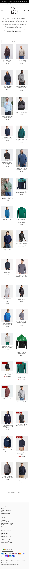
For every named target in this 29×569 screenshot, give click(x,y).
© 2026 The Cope (5, 564)
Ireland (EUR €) (8, 549)
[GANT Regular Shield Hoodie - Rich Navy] (7, 239)
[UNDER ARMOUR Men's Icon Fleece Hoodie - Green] (22, 132)
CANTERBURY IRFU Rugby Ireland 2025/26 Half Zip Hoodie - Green (21, 221)
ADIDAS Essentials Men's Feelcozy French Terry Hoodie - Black (7, 163)
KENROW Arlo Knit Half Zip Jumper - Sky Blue (7, 117)
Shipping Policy (4, 533)
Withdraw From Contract (6, 542)
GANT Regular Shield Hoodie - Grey (21, 402)
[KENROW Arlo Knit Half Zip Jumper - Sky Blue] (7, 106)
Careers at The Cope (5, 521)
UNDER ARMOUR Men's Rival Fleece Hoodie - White (7, 300)
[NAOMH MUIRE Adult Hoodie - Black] (22, 342)
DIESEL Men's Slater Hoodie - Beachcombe (21, 61)
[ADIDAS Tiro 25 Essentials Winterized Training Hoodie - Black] (22, 236)
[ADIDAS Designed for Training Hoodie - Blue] (7, 212)
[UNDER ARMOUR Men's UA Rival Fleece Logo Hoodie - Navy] (7, 417)
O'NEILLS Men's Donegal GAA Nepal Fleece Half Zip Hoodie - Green (21, 376)
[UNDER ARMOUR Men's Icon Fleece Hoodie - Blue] (7, 315)
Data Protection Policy (6, 536)
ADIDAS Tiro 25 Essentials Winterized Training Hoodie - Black (21, 245)
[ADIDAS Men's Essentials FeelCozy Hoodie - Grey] (7, 339)
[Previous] (2, 1)
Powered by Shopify (14, 564)
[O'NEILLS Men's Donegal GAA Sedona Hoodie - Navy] (22, 184)
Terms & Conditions (5, 539)
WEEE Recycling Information (7, 541)
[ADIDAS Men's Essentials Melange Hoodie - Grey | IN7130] (22, 417)
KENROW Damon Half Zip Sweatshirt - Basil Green (7, 198)
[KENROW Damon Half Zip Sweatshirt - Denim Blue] (22, 158)
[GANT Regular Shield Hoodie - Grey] (22, 392)
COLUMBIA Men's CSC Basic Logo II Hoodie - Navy (7, 450)
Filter (14, 41)
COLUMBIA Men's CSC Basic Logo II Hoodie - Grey (7, 477)
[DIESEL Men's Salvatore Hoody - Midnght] (7, 77)
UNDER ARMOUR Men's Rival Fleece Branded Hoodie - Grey (21, 87)
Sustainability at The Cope (7, 523)
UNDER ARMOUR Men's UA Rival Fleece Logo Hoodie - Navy (7, 426)
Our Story (3, 520)
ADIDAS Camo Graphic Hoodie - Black (22, 299)
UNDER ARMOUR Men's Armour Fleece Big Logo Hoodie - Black (7, 373)
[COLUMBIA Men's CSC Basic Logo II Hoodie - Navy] (7, 442)
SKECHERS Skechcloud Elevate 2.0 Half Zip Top (21, 276)
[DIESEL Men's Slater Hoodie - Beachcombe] (22, 51)
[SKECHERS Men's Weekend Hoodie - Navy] (7, 131)
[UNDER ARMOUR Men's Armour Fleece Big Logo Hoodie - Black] (7, 365)
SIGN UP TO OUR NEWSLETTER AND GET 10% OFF (14, 1)
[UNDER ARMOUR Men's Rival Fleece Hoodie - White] (7, 291)
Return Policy (4, 534)
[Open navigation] (2, 10)
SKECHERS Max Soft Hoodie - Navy (7, 271)
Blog (2, 526)
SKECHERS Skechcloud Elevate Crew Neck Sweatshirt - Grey (21, 322)
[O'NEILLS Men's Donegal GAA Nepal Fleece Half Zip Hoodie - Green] (22, 367)
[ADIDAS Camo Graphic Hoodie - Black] (22, 291)
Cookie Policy (4, 537)
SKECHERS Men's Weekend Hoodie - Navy (7, 138)
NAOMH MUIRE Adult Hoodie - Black (21, 353)
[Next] (26, 1)
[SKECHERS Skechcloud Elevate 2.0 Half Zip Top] (22, 266)
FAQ (2, 511)
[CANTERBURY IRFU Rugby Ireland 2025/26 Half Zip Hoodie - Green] (22, 212)
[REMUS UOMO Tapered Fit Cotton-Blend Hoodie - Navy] (22, 443)
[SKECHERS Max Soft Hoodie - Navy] (7, 264)
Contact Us (3, 508)
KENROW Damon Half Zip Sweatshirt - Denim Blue (21, 169)
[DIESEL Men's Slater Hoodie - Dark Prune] (7, 51)
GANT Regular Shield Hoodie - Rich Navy (7, 250)
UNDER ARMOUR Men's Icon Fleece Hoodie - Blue (7, 324)
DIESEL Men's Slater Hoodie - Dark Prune (7, 61)
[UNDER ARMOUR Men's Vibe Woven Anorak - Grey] (22, 103)
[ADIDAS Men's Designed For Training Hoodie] (7, 391)
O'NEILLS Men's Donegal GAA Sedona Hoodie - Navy (21, 191)
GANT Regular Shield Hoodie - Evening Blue (22, 479)
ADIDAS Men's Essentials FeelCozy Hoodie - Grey (7, 347)
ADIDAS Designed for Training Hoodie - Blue (7, 220)
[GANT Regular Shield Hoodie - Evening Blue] (22, 470)
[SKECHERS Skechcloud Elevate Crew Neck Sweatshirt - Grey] (22, 314)
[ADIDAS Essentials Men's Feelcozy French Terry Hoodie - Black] (7, 155)
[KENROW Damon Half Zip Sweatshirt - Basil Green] (7, 187)
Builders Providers (5, 513)
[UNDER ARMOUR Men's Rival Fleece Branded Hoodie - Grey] (22, 77)
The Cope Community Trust (7, 524)
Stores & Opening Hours (6, 510)
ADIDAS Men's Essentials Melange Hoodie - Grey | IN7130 (21, 426)
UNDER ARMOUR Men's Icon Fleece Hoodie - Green (22, 140)
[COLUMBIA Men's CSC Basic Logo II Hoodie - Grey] (7, 468)
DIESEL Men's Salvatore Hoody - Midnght (7, 87)
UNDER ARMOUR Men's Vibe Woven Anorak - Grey (21, 111)
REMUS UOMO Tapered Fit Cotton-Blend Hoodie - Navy (21, 453)
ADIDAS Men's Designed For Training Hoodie (7, 399)
